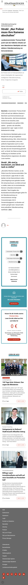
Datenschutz (5, 512)
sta (3, 87)
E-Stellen (4, 550)
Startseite (10, 10)
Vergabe (4, 556)
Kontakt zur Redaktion (8, 521)
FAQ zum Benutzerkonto (8, 535)
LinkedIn (24, 574)
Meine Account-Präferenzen (14, 280)
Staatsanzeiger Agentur (8, 558)
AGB (3, 510)
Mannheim (13, 255)
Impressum (5, 515)
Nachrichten (15, 10)
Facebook (4, 574)
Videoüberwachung (13, 262)
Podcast (4, 529)
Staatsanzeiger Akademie (9, 561)
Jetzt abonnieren (14, 339)
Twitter (8, 574)
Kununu (4, 578)
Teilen (21, 91)
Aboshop (4, 527)
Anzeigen (4, 564)
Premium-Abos (13, 316)
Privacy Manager (6, 538)
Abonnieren (14, 303)
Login (3, 518)
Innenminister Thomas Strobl (13, 251)
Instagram (12, 574)
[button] (2, 582)
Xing (20, 574)
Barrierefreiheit (6, 547)
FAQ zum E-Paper (6, 532)
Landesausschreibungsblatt (9, 567)
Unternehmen (5, 544)
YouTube (16, 574)
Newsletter (5, 524)
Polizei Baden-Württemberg (13, 258)
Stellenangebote (6, 553)
